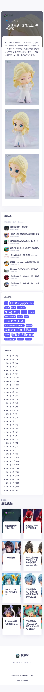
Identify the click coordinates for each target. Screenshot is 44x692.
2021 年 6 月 (10, 479)
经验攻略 (10, 339)
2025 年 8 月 (10, 359)
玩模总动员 (23, 334)
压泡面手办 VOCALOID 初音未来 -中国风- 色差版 (32, 625)
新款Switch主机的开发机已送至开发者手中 (24, 269)
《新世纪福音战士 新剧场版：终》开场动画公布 (24, 283)
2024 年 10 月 (10, 385)
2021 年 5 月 (10, 483)
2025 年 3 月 (10, 367)
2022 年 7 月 (10, 432)
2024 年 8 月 (10, 392)
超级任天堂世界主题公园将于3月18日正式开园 (24, 248)
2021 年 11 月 (10, 461)
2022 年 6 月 (10, 436)
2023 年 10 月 (10, 410)
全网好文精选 (10, 316)
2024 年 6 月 (10, 399)
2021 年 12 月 (10, 457)
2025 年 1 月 (10, 374)
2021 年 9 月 (10, 468)
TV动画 (21, 307)
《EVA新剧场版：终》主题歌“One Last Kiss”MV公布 (24, 255)
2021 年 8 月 (10, 472)
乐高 (12, 312)
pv (7, 307)
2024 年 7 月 (10, 396)
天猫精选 (26, 316)
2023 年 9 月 (10, 414)
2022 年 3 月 (10, 447)
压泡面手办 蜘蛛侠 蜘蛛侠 (32, 527)
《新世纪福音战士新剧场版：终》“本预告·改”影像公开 (24, 276)
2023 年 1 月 (10, 421)
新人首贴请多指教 (14, 325)
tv (13, 307)
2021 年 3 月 (10, 490)
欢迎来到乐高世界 (20, 330)
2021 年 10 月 (10, 465)
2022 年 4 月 (10, 443)
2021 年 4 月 (10, 487)
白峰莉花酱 (10, 557)
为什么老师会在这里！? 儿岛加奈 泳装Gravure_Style (32, 561)
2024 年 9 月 (10, 388)
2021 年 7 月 (10, 476)
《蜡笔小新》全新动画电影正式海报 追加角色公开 (24, 234)
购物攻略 (28, 339)
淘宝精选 (7, 334)
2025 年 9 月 (10, 356)
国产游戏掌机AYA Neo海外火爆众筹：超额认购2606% (24, 241)
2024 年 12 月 (10, 378)
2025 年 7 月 (10, 363)
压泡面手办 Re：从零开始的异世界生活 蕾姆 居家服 (32, 593)
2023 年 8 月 (10, 417)
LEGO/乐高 (22, 303)
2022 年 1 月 (10, 454)
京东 (31, 312)
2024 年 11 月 (10, 381)
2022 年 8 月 (10, 428)
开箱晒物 (14, 321)
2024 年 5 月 (10, 403)
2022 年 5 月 (10, 439)
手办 (7, 21)
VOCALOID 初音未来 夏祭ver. (11, 591)
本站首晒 (29, 325)
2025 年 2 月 (10, 370)
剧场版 (19, 316)
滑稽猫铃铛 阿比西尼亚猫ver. (11, 622)
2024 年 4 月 (10, 407)
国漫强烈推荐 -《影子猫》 (19, 227)
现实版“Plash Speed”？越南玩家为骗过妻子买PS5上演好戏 (24, 262)
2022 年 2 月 (10, 450)
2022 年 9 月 (10, 425)
